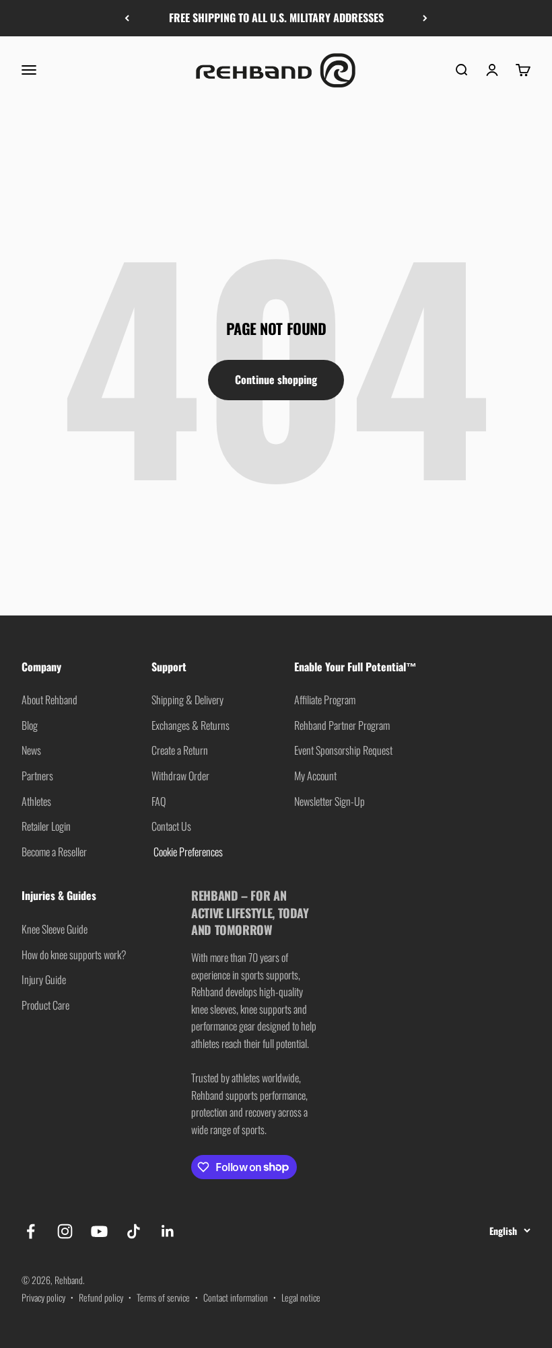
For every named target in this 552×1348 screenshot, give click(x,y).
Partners (37, 775)
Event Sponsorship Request (343, 750)
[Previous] (127, 18)
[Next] (425, 18)
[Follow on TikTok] (134, 1231)
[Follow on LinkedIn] (168, 1231)
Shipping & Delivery (187, 699)
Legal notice (300, 1297)
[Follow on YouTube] (99, 1231)
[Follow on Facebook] (31, 1231)
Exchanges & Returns (190, 725)
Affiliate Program (324, 699)
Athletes (36, 801)
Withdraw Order (180, 775)
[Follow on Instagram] (65, 1231)
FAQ (158, 801)
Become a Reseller (54, 852)
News (31, 750)
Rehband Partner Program (342, 725)
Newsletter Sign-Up (329, 801)
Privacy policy (43, 1297)
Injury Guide (44, 979)
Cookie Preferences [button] (187, 852)
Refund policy (101, 1297)
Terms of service (163, 1297)
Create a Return (179, 750)
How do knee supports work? (74, 954)
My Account (315, 775)
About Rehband (49, 699)
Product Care (45, 1005)
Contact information (235, 1297)
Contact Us (171, 826)
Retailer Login (46, 826)
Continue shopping (276, 379)
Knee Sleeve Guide (55, 929)
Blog (30, 725)
